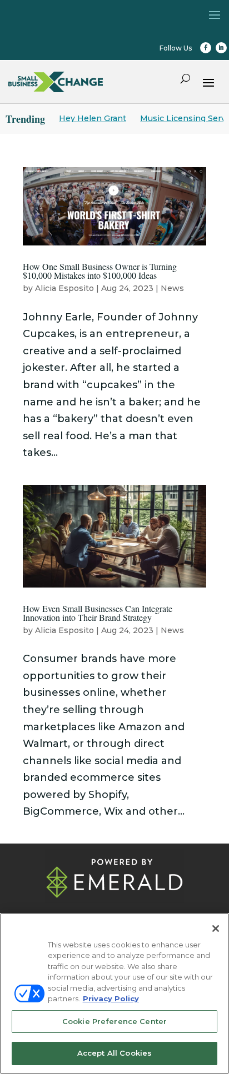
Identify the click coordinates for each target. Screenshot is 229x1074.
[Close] (215, 928)
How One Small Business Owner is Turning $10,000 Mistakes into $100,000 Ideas (100, 270)
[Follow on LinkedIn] (221, 47)
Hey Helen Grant (92, 118)
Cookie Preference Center (114, 1021)
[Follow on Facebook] (205, 47)
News (172, 288)
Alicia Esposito (64, 288)
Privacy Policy (111, 998)
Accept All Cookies (114, 1052)
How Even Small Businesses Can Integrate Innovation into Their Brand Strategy (97, 613)
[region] (114, 993)
